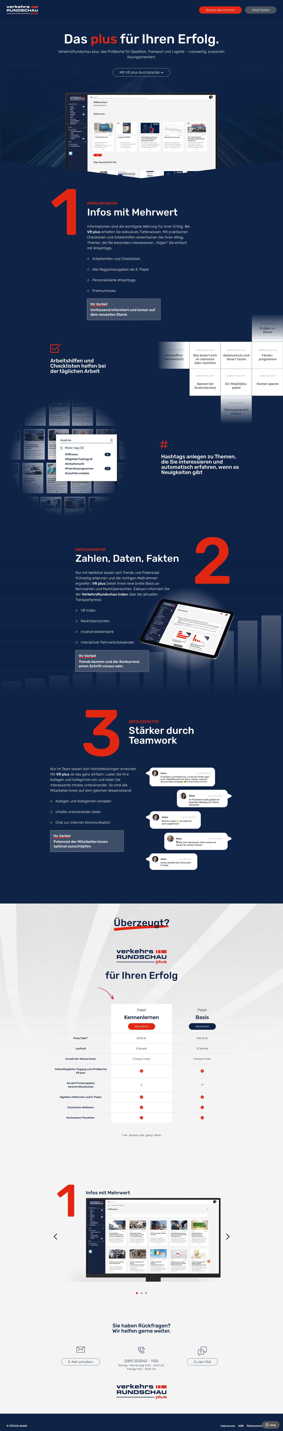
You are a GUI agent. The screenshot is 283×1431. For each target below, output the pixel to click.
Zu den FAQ (202, 1362)
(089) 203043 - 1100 (141, 1361)
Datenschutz (255, 1425)
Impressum (228, 1425)
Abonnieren (141, 1026)
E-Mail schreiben (80, 1362)
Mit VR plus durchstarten (140, 72)
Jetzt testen (261, 10)
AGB (241, 1425)
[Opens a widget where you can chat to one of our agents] (271, 1425)
